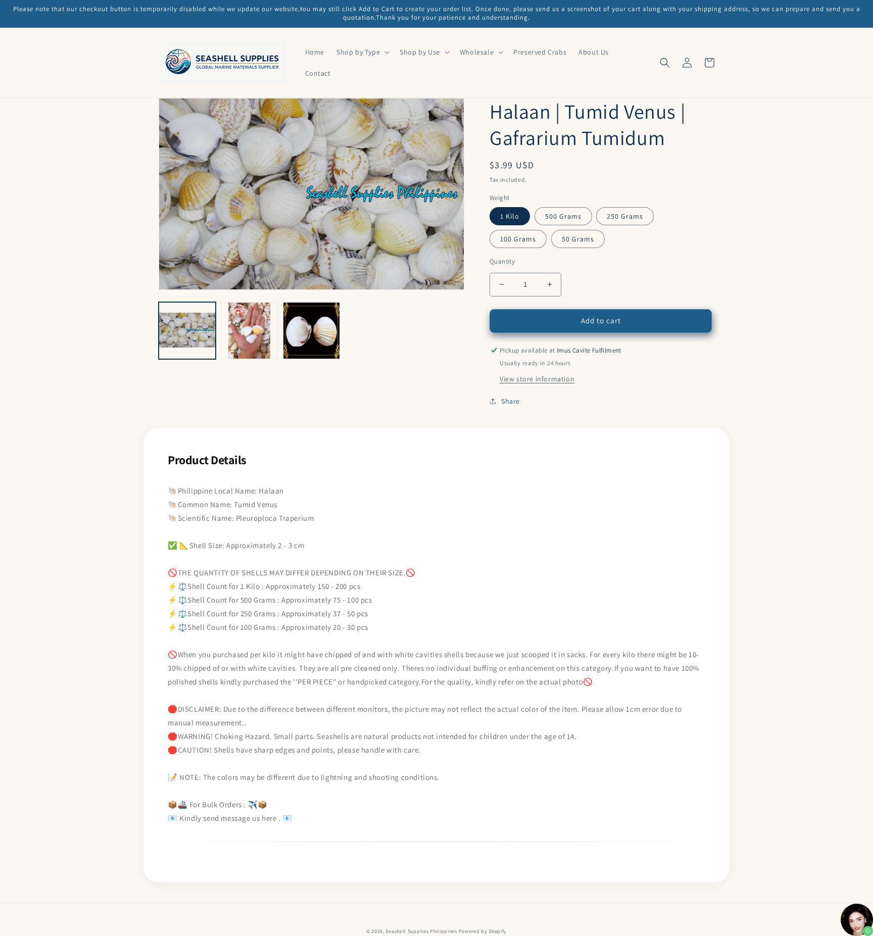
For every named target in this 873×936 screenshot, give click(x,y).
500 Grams (563, 216)
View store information (537, 378)
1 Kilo (509, 216)
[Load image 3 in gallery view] (311, 330)
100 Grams (518, 238)
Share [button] (510, 401)
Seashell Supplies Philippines (421, 931)
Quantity (502, 261)
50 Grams (578, 238)
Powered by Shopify (483, 931)
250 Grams (625, 216)
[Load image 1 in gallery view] (187, 330)
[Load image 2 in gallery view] (249, 330)
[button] (362, 52)
